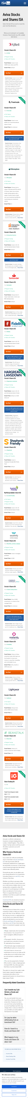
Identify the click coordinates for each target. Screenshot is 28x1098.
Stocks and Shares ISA (10, 921)
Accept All (14, 1086)
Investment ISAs (7, 900)
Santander (9, 285)
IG (7, 784)
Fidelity (8, 331)
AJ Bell (8, 53)
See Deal (8, 73)
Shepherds (9, 450)
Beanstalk (9, 738)
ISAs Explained (17, 1071)
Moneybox (9, 177)
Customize (14, 1090)
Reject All (14, 1094)
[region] (14, 1085)
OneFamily (9, 644)
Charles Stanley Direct (12, 589)
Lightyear (9, 698)
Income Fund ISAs (10, 1059)
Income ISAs (9, 1053)
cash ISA (17, 876)
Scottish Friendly (11, 495)
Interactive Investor (11, 235)
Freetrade (9, 110)
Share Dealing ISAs (10, 1056)
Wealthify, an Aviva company (13, 543)
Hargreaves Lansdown (12, 381)
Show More (20, 217)
